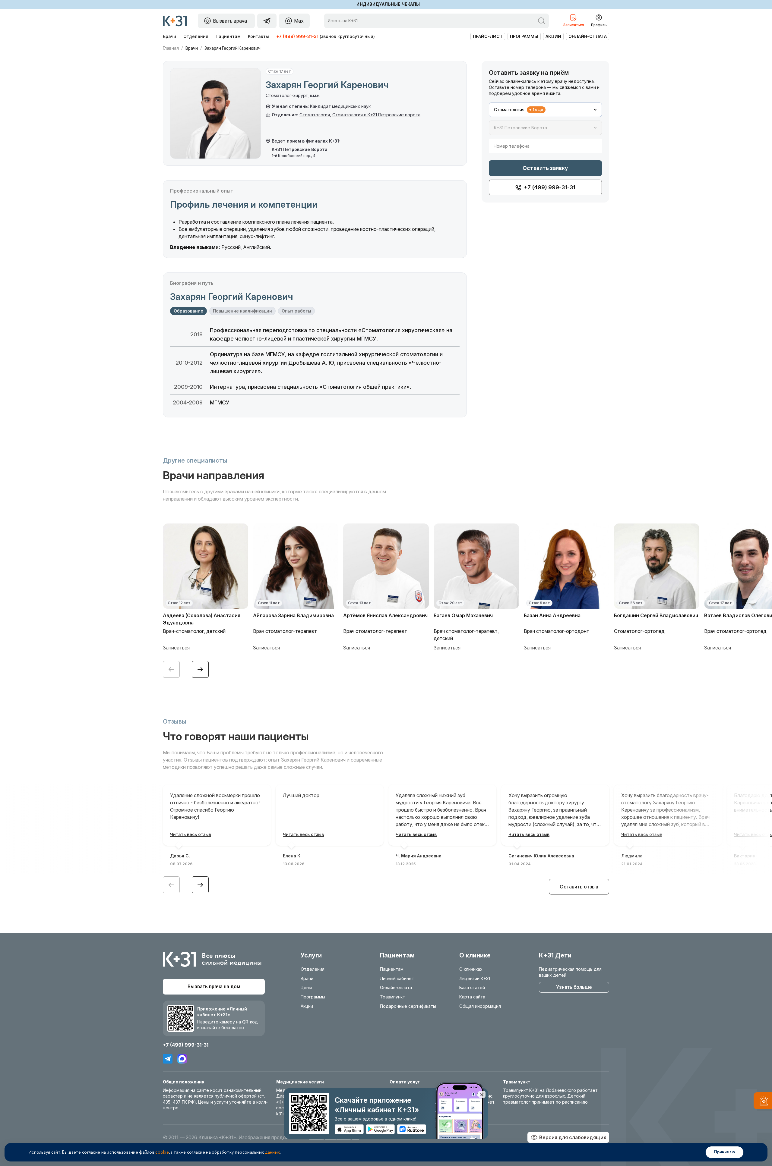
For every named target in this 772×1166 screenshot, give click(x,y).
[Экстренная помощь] (763, 1102)
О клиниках (470, 969)
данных (272, 1152)
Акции (553, 36)
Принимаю (724, 1152)
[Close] (482, 1094)
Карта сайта (472, 996)
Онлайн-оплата (587, 36)
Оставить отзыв (579, 887)
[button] (200, 669)
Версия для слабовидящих (572, 1137)
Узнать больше (574, 987)
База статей (472, 987)
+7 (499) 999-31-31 (297, 36)
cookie (162, 1152)
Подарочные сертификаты (408, 1006)
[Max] (182, 1059)
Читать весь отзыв (190, 834)
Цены (306, 987)
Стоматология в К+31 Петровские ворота (376, 114)
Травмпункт (392, 996)
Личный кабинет (397, 978)
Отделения (195, 36)
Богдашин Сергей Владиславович (656, 615)
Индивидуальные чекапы (388, 4)
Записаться (176, 648)
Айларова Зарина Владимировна (293, 615)
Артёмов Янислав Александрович (385, 615)
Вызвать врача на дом (214, 986)
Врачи (169, 36)
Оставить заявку (545, 168)
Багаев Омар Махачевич (463, 615)
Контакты (258, 36)
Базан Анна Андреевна (552, 615)
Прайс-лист (488, 36)
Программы (524, 36)
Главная (171, 48)
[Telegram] (167, 1059)
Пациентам (228, 36)
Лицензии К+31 (474, 978)
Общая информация (480, 1006)
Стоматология (314, 114)
